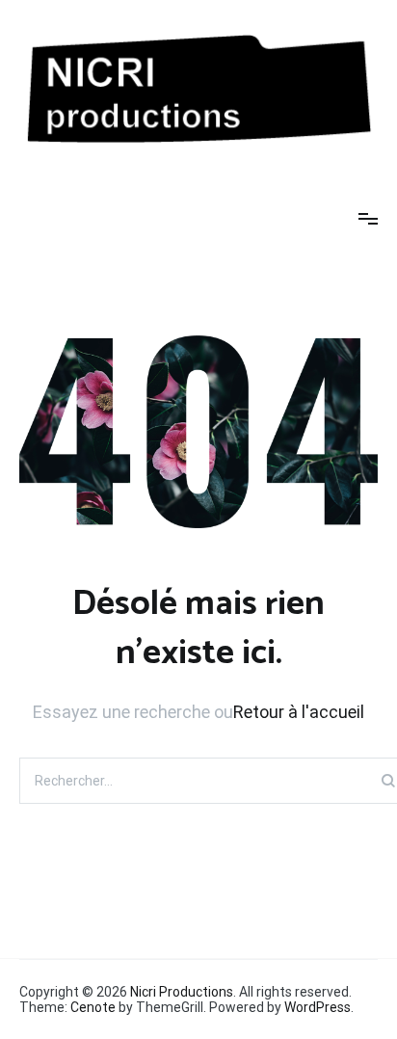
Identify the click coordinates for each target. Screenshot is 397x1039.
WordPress (317, 1007)
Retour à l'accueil (298, 712)
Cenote (93, 1007)
